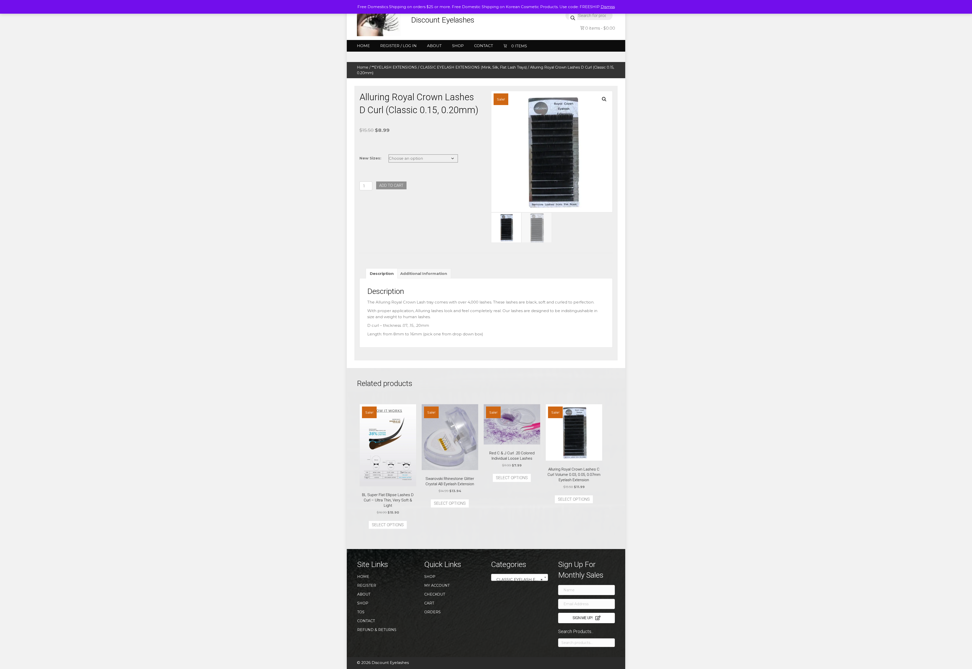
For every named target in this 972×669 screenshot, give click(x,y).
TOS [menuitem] (360, 612)
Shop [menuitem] (458, 45)
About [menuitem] (434, 45)
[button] (604, 99)
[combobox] (519, 577)
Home (362, 67)
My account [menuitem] (437, 585)
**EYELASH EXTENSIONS (394, 67)
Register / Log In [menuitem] (398, 45)
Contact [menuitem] (483, 45)
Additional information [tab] (423, 273)
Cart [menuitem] (429, 603)
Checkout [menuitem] (434, 594)
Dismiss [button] (608, 6)
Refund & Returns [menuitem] (376, 629)
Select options (388, 524)
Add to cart (391, 185)
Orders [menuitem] (432, 612)
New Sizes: (370, 158)
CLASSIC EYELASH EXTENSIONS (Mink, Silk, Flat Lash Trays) (473, 67)
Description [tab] (382, 273)
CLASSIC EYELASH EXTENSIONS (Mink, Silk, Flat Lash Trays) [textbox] (520, 579)
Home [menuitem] (363, 45)
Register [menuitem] (366, 585)
